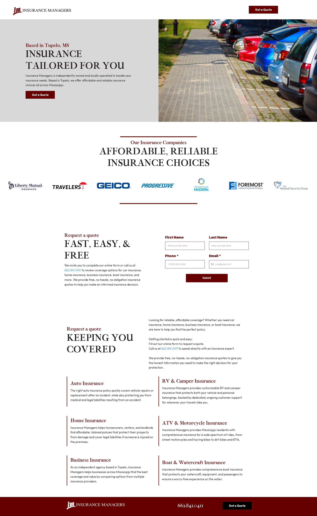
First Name (174, 237)
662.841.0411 (72, 270)
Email (215, 256)
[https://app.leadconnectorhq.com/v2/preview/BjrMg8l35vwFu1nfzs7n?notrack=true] (42, 11)
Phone (172, 256)
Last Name (218, 237)
